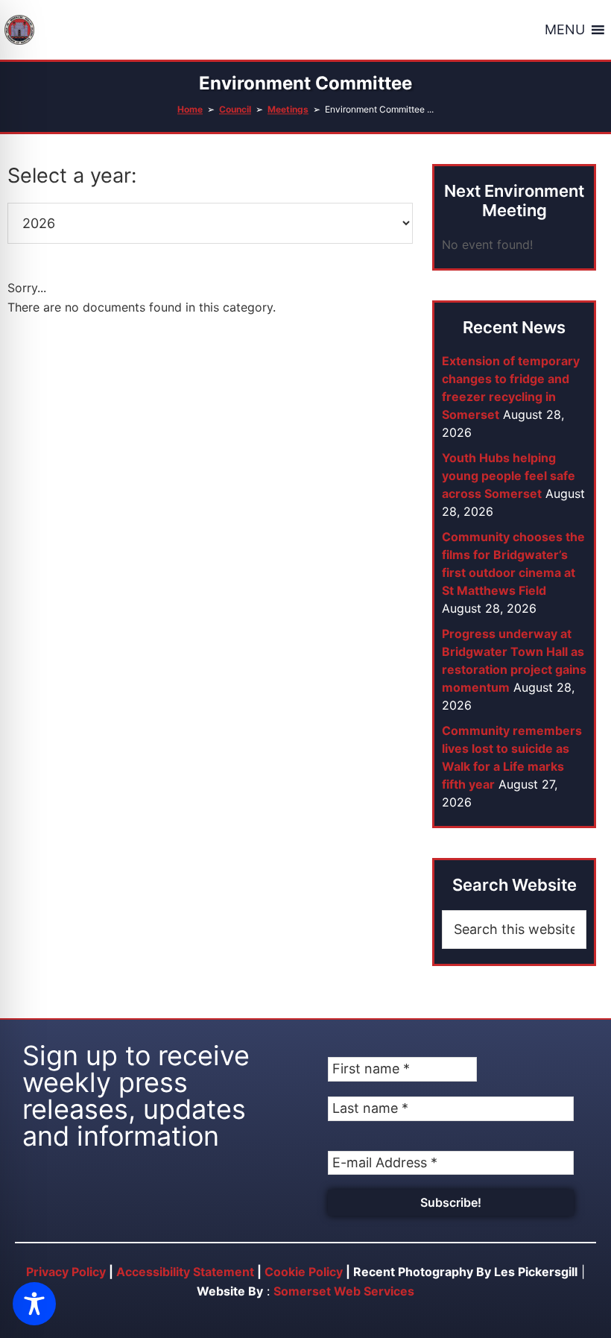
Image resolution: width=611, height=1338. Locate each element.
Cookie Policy (304, 1271)
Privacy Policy (66, 1271)
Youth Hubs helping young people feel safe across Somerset (508, 475)
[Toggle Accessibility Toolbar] (34, 1304)
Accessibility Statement (185, 1271)
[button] (565, 30)
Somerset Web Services (343, 1291)
